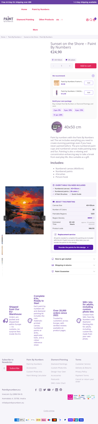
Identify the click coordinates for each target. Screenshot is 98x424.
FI (62, 19)
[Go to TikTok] (53, 390)
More (35, 30)
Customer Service (83, 364)
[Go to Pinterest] (60, 390)
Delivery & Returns (83, 368)
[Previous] (6, 218)
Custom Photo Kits (34, 372)
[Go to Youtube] (49, 390)
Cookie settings (49, 411)
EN (57, 19)
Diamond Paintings (59, 364)
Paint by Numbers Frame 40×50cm (72, 81)
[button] (87, 20)
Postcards (55, 379)
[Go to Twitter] (44, 390)
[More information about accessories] (93, 75)
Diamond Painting (25, 19)
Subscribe (14, 368)
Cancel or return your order (85, 380)
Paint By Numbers (14, 37)
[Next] (42, 218)
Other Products (46, 19)
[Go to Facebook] (36, 390)
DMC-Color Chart (58, 383)
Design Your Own (58, 372)
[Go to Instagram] (40, 390)
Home (24, 9)
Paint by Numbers (40, 9)
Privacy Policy (81, 372)
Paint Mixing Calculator (36, 375)
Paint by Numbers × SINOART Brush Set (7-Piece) (72, 91)
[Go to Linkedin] (56, 390)
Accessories (31, 368)
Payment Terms (82, 375)
